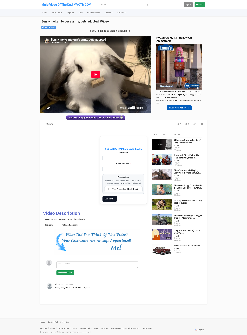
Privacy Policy (85, 328)
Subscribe (110, 199)
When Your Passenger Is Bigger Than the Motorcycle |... (188, 216)
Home (44, 13)
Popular (70, 13)
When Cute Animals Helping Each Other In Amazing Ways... (187, 171)
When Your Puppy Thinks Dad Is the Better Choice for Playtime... (188, 186)
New (81, 13)
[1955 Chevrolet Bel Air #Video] (162, 249)
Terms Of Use (63, 328)
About (52, 328)
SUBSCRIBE (57, 13)
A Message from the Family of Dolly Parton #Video (187, 141)
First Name (123, 152)
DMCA (74, 328)
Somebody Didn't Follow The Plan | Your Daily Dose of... (186, 156)
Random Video (93, 13)
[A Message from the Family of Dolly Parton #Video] (162, 144)
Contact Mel (53, 322)
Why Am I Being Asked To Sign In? (125, 328)
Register (199, 5)
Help (96, 328)
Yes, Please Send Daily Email (125, 189)
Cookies (104, 328)
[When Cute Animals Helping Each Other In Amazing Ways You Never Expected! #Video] (162, 174)
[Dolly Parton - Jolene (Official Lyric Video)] (162, 234)
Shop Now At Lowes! (179, 108)
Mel (177, 146)
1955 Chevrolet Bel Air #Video (187, 245)
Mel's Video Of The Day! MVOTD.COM (66, 4)
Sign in (188, 5)
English (200, 330)
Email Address (123, 164)
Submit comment (65, 273)
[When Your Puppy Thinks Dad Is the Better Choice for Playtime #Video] (162, 189)
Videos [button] (108, 13)
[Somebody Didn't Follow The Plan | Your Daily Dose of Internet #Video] (162, 159)
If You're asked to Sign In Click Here (109, 30)
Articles (121, 13)
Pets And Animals (70, 225)
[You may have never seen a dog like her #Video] (162, 204)
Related (177, 135)
